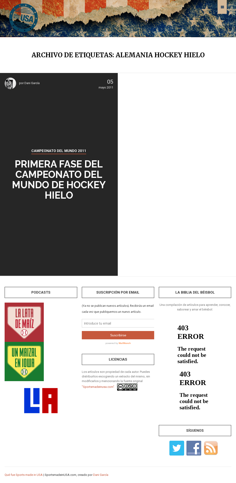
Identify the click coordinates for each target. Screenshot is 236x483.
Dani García (32, 83)
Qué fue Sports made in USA (24, 475)
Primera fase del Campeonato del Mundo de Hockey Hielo (59, 179)
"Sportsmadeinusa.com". (98, 387)
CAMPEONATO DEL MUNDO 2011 (58, 151)
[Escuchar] (24, 322)
